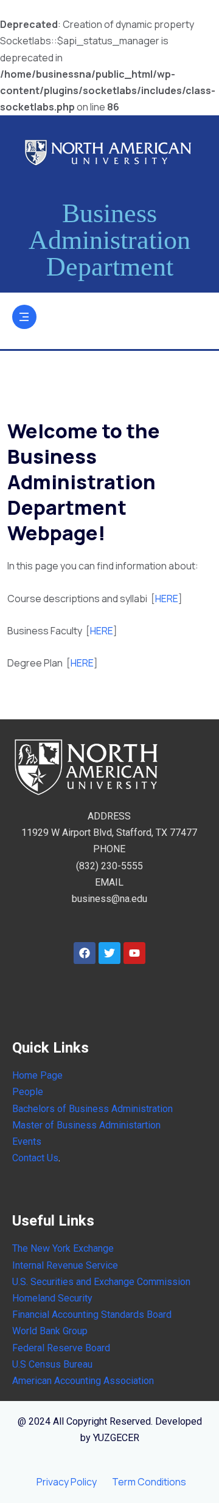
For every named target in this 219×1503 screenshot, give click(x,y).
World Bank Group (50, 1331)
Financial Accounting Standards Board (92, 1314)
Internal (28, 1265)
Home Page (37, 1075)
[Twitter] (109, 953)
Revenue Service (81, 1265)
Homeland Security (52, 1298)
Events (26, 1141)
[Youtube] (134, 953)
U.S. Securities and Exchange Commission (101, 1282)
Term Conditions (149, 1481)
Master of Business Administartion (86, 1125)
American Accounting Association (83, 1380)
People (27, 1092)
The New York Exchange (63, 1248)
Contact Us (35, 1158)
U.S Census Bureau (52, 1364)
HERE (166, 598)
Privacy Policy (66, 1481)
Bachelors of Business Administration (92, 1109)
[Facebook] (85, 953)
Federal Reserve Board (61, 1348)
